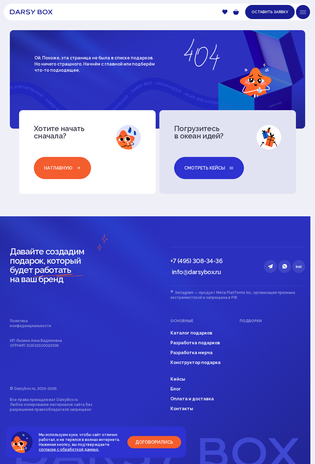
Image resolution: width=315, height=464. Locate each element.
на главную (58, 168)
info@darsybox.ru (196, 272)
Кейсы (177, 379)
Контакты (181, 408)
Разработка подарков (195, 342)
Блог (175, 388)
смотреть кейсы (204, 168)
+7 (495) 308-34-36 (196, 261)
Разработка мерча (191, 352)
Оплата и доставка (192, 398)
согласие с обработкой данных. (69, 449)
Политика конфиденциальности (30, 323)
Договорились (154, 442)
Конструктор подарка (195, 362)
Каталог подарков (191, 332)
